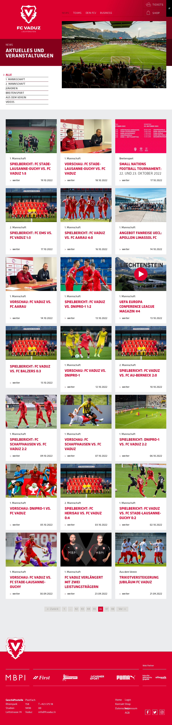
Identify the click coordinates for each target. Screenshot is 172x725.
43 (82, 608)
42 (76, 608)
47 (106, 608)
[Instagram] (162, 712)
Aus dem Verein (16, 97)
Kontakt (119, 704)
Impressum (131, 708)
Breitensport (15, 92)
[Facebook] (147, 712)
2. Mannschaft (15, 83)
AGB (127, 712)
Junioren (12, 88)
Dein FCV (91, 13)
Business (106, 13)
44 (88, 608)
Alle (9, 74)
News (65, 13)
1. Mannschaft (15, 79)
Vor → (122, 608)
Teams (77, 13)
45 (94, 608)
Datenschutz (122, 708)
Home (118, 699)
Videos (10, 101)
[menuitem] (66, 14)
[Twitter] (154, 712)
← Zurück (52, 608)
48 (112, 608)
